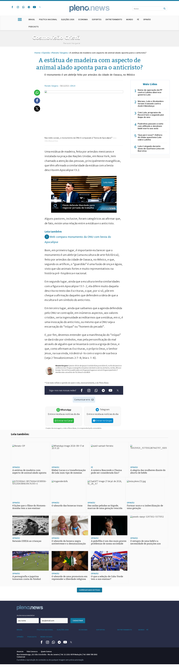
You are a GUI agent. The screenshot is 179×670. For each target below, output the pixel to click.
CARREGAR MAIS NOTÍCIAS (89, 590)
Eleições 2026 (67, 19)
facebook (12, 7)
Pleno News (89, 8)
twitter (40, 7)
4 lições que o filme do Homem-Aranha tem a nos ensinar (29, 507)
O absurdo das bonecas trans (67, 505)
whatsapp (23, 7)
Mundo (129, 19)
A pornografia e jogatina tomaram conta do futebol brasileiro (26, 579)
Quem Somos (46, 651)
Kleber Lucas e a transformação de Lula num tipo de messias (69, 471)
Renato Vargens (60, 52)
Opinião (147, 19)
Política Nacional (48, 19)
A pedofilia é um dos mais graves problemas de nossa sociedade (108, 542)
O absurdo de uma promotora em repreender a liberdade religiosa (69, 577)
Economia (83, 19)
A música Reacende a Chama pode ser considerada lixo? (106, 471)
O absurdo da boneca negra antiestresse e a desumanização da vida (69, 544)
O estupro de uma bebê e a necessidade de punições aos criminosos (145, 544)
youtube (34, 7)
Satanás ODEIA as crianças (26, 541)
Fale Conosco (32, 651)
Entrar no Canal (65, 420)
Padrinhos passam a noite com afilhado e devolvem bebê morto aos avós (150, 126)
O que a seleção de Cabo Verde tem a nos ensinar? (107, 577)
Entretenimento (114, 19)
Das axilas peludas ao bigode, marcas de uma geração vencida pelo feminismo (105, 508)
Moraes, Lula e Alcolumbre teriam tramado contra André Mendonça (151, 103)
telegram (29, 7)
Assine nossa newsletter (26, 615)
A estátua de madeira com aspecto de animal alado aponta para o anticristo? (29, 473)
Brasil (32, 19)
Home (37, 52)
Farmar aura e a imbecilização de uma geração (145, 507)
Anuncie (20, 651)
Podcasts (34, 27)
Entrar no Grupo (103, 420)
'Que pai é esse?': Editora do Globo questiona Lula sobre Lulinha (150, 137)
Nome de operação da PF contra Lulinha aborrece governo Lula (150, 92)
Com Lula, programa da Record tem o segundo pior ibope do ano (151, 114)
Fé (138, 19)
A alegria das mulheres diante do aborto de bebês (148, 471)
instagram (18, 7)
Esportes (96, 19)
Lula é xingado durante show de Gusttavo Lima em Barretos (151, 148)
